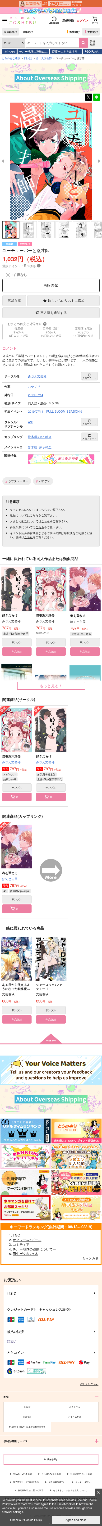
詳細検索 (92, 42)
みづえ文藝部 (11, 762)
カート (19, 797)
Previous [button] (3, 161)
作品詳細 (17, 651)
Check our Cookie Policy (26, 1520)
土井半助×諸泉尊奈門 (15, 633)
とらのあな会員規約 (51, 1473)
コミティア (21, 1244)
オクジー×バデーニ (27, 1239)
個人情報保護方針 (56, 1482)
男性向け (74, 32)
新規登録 (68, 20)
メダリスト (9, 774)
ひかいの (9, 51)
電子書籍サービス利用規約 (26, 1482)
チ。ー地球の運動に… (33, 51)
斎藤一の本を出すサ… (66, 51)
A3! (5, 891)
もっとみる (90, 1258)
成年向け (28, 32)
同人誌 (28, 58)
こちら (42, 509)
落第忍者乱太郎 (46, 774)
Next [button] (99, 161)
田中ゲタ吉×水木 (25, 1253)
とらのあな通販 (11, 58)
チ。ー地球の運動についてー (34, 1249)
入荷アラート (89, 378)
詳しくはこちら (89, 1384)
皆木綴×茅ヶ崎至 (81, 634)
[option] (51, 161)
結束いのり (9, 779)
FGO (16, 1235)
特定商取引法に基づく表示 (30, 1490)
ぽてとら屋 (10, 878)
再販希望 (51, 285)
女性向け (93, 32)
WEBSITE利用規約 (22, 1473)
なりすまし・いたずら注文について (70, 1490)
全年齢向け (10, 32)
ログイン (82, 20)
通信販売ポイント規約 (81, 1473)
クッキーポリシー (83, 1482)
